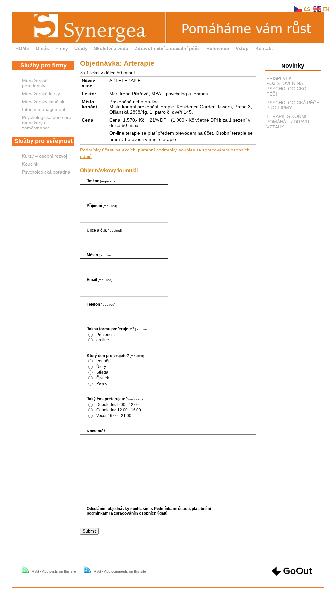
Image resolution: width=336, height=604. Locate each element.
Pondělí (103, 361)
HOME (22, 48)
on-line (102, 340)
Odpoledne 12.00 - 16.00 (118, 410)
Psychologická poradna (46, 171)
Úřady (81, 48)
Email (100, 279)
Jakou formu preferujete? (118, 329)
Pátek (101, 383)
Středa (102, 372)
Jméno (101, 181)
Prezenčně (106, 334)
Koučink (30, 164)
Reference (217, 48)
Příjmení (102, 205)
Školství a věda (111, 48)
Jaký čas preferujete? (115, 399)
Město (100, 255)
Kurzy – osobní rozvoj (44, 156)
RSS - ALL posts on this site (54, 571)
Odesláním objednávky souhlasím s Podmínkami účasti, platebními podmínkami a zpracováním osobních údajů (149, 511)
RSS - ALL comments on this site (120, 571)
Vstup (242, 48)
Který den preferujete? (115, 355)
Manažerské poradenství (35, 83)
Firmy (61, 48)
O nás (42, 48)
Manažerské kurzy (41, 93)
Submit (89, 531)
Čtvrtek (102, 378)
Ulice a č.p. (104, 230)
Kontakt (264, 48)
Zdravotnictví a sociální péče (167, 48)
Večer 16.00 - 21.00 (113, 415)
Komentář (96, 431)
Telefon (101, 304)
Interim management (43, 109)
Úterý (101, 366)
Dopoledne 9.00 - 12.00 (117, 404)
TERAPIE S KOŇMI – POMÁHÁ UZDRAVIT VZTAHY (288, 121)
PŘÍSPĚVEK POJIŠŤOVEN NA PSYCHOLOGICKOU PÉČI (288, 86)
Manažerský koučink (43, 101)
